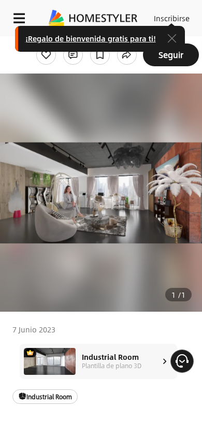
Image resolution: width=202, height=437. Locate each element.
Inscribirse (172, 18)
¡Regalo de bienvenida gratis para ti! (90, 38)
